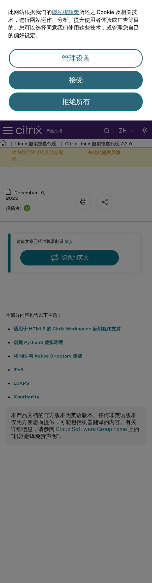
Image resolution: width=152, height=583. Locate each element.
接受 (76, 80)
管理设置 (76, 58)
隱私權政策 (65, 12)
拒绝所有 (76, 102)
